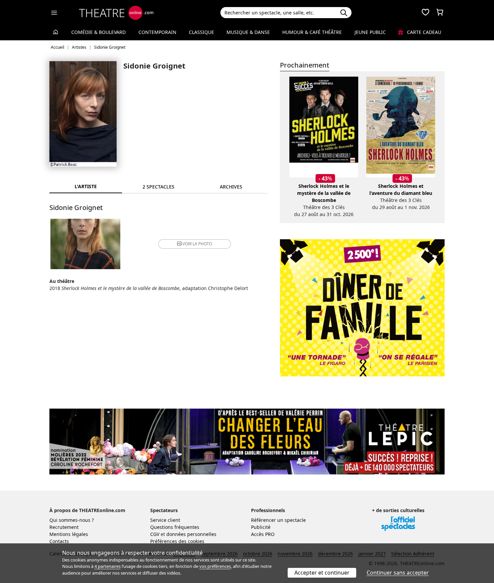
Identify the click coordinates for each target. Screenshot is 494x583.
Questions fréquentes (174, 527)
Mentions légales (68, 534)
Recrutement (64, 527)
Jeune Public (370, 32)
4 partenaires (107, 566)
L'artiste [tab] (86, 186)
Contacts (59, 541)
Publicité (261, 527)
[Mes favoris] (425, 13)
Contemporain (157, 32)
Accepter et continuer (321, 572)
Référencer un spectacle (278, 520)
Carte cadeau (423, 32)
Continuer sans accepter (398, 572)
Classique (201, 32)
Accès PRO (263, 534)
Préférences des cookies (177, 541)
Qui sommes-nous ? (71, 520)
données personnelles (191, 534)
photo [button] (197, 244)
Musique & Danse (248, 32)
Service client (165, 520)
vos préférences (215, 566)
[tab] (158, 186)
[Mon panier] (440, 13)
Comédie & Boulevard (98, 32)
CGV (154, 534)
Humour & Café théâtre (312, 32)
